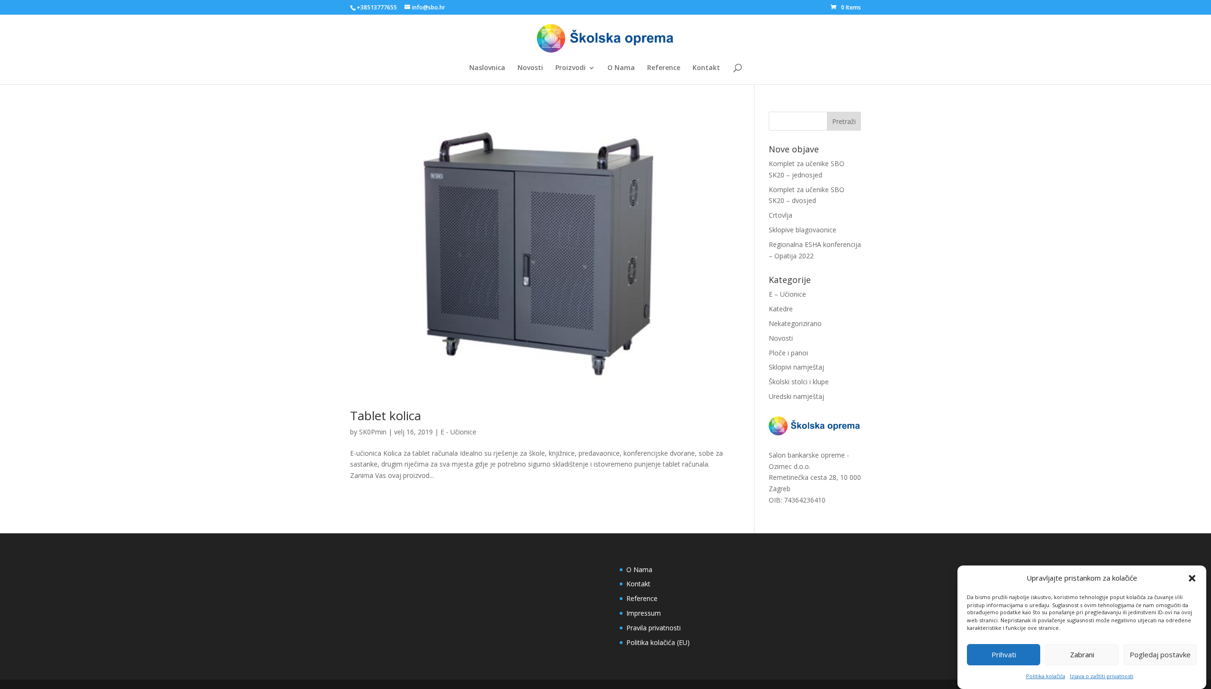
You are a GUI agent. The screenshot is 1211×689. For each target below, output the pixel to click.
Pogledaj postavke (1160, 655)
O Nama (621, 68)
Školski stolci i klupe (799, 381)
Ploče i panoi (788, 352)
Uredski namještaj (796, 396)
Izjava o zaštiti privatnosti (1101, 676)
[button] (1192, 578)
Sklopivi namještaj (796, 366)
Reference (663, 68)
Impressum (643, 613)
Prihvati (1004, 655)
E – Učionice (787, 294)
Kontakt (706, 68)
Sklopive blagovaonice (802, 229)
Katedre (781, 308)
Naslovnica (487, 68)
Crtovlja (780, 215)
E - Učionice (458, 431)
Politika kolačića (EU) (658, 642)
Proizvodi (570, 68)
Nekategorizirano (795, 323)
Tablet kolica (385, 415)
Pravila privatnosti (653, 627)
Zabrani (1082, 655)
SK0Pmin (372, 431)
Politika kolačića (1045, 676)
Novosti (530, 68)
